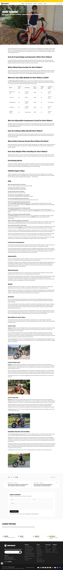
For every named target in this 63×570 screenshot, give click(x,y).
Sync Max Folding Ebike (28, 558)
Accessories (40, 3)
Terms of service (12, 568)
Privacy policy (8, 568)
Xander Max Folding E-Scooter (29, 554)
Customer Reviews (48, 549)
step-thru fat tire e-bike (17, 434)
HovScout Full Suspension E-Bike (30, 553)
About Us (54, 547)
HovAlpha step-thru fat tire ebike (18, 431)
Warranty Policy (39, 553)
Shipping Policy (39, 550)
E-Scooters (35, 3)
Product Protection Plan (40, 561)
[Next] (43, 1)
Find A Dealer (55, 549)
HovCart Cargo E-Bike (28, 546)
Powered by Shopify (11, 566)
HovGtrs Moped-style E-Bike (29, 547)
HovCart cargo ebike (13, 397)
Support (45, 3)
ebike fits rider (14, 338)
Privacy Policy (28, 513)
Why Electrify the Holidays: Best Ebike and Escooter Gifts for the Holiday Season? (43, 485)
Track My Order (39, 549)
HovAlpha (10, 437)
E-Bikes (23, 3)
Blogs (46, 547)
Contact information (21, 568)
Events (54, 550)
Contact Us (54, 546)
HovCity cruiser (12, 326)
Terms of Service (34, 513)
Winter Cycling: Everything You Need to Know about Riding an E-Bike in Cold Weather (18, 485)
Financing (38, 547)
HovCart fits (10, 409)
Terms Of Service (39, 554)
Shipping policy (17, 568)
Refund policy (4, 568)
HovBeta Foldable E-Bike (28, 550)
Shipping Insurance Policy (41, 560)
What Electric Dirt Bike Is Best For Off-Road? (36, 73)
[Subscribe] (20, 552)
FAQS (37, 557)
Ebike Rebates (47, 550)
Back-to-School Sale (28, 3)
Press (46, 546)
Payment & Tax (39, 546)
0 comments (53, 477)
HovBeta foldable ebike (14, 362)
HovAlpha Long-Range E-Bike (29, 549)
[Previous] (20, 1)
